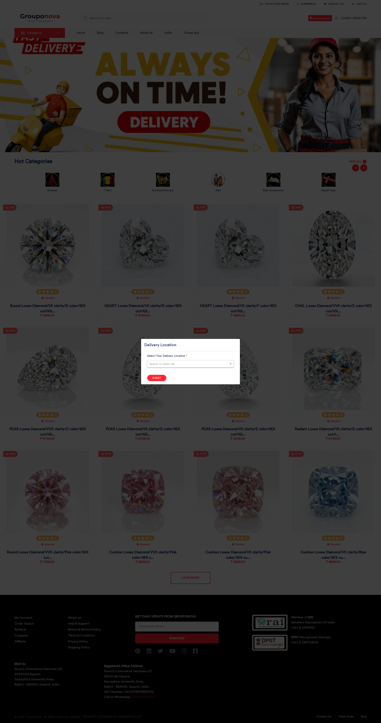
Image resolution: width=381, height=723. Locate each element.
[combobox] (190, 363)
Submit (156, 378)
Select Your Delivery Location (167, 356)
